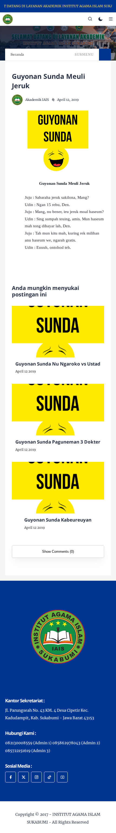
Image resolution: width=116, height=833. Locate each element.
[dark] (100, 19)
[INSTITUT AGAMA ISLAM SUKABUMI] (8, 19)
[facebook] (10, 777)
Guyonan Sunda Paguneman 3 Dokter (57, 442)
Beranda (17, 54)
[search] (90, 19)
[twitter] (23, 777)
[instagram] (36, 777)
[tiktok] (49, 777)
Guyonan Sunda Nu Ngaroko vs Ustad (57, 364)
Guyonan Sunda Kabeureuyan (57, 520)
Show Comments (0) (58, 552)
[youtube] (62, 777)
